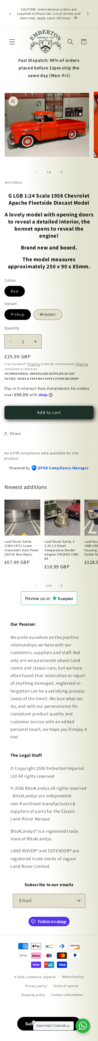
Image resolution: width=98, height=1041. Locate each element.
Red (14, 291)
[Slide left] (36, 172)
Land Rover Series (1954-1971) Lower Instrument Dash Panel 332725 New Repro (21, 548)
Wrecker (48, 314)
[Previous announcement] (10, 13)
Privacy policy (36, 986)
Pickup (18, 314)
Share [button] (15, 433)
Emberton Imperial (41, 976)
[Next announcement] (88, 13)
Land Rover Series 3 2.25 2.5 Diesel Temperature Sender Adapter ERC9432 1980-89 (61, 550)
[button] (12, 41)
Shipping (33, 364)
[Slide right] (61, 172)
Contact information (67, 995)
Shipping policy (33, 995)
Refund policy (73, 976)
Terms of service (65, 986)
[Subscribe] (78, 901)
